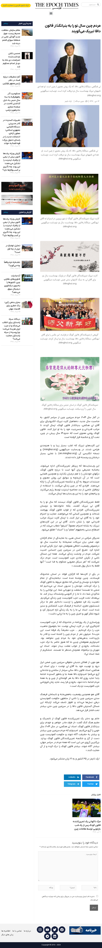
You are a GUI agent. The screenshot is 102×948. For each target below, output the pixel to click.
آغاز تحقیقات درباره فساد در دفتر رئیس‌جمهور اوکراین (11, 80)
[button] (51, 13)
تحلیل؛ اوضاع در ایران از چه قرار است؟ (13, 249)
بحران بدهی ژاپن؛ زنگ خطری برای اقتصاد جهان (12, 305)
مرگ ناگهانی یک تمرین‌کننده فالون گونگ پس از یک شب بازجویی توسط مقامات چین (87, 825)
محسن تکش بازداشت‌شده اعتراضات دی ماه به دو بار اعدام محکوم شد (11, 60)
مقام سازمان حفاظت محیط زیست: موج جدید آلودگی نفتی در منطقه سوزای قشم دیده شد (10, 37)
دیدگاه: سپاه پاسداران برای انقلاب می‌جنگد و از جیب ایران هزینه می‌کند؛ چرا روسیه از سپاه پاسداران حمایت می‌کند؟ (11, 329)
